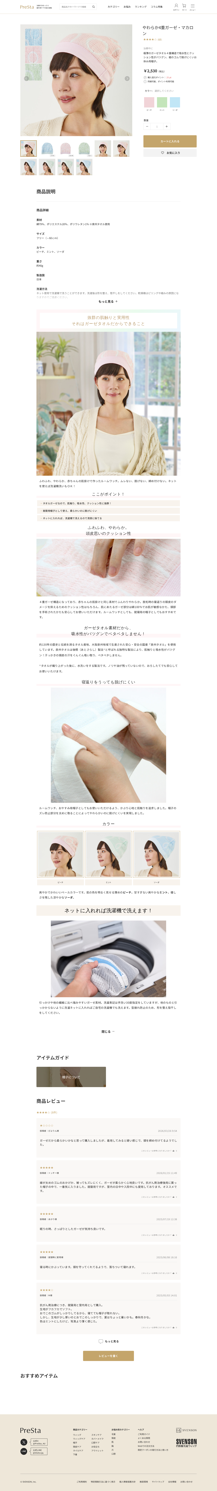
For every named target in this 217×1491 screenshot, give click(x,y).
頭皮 (114, 1437)
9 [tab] (65, 167)
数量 (146, 120)
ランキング (141, 6)
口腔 (114, 1453)
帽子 (75, 1442)
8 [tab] (47, 167)
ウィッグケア (79, 1438)
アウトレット (97, 1450)
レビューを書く (108, 1356)
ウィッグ (77, 1434)
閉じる (106, 1031)
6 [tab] (121, 148)
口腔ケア (95, 1442)
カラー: (159, 90)
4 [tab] (84, 148)
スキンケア (96, 1434)
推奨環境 (144, 1481)
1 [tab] (28, 148)
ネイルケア (78, 1450)
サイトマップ (158, 1481)
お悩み (127, 6)
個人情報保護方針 (127, 1481)
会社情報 (172, 1481)
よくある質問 (144, 1437)
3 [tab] (65, 148)
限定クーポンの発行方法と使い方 (153, 1449)
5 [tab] (103, 148)
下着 (75, 1454)
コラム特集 (157, 6)
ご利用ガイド (144, 1434)
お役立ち (95, 1446)
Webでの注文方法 (146, 1445)
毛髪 (114, 1434)
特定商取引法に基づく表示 (103, 1481)
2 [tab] (47, 148)
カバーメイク (97, 1438)
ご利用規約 (82, 1481)
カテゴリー (114, 6)
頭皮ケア (77, 1446)
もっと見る (106, 301)
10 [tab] (84, 167)
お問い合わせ (144, 1441)
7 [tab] (28, 167)
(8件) (160, 39)
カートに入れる (170, 141)
